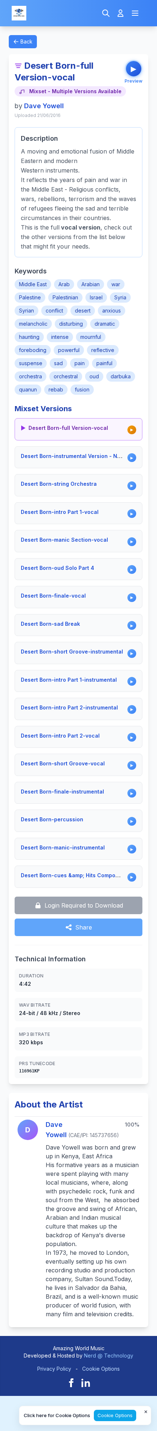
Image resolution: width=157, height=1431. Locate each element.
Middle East (33, 284)
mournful (90, 337)
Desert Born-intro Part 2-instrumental (69, 707)
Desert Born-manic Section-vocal (64, 540)
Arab (64, 284)
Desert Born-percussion (52, 819)
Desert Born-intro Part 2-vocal (60, 735)
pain (79, 363)
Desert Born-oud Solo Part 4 (57, 568)
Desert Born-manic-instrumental (63, 847)
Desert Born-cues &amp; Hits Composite (73, 875)
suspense (30, 363)
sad (58, 363)
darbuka (121, 376)
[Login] (120, 13)
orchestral (66, 376)
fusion (82, 389)
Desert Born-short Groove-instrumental (72, 651)
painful (104, 363)
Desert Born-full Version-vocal (68, 428)
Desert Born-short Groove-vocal (63, 763)
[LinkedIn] (85, 1382)
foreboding (32, 350)
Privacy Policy (54, 1369)
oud (94, 376)
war (115, 284)
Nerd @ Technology (108, 1355)
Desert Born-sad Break (50, 624)
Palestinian (65, 297)
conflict (54, 310)
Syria (120, 297)
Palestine (30, 297)
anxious (111, 310)
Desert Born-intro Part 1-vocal (60, 512)
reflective (102, 350)
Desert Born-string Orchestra (59, 484)
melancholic (33, 324)
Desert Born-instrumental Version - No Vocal (79, 456)
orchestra (30, 376)
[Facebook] (71, 1382)
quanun (28, 389)
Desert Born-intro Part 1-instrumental (69, 680)
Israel (96, 297)
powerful (69, 350)
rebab (56, 389)
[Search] (106, 13)
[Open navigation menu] (135, 13)
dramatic (105, 324)
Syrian (26, 310)
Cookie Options (101, 1369)
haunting (29, 337)
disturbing (71, 324)
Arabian (90, 284)
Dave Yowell (44, 106)
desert (83, 310)
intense (60, 337)
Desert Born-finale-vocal (53, 596)
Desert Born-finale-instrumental (62, 791)
